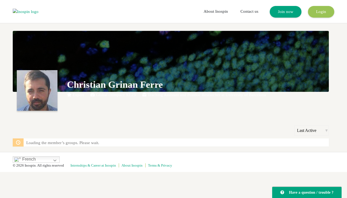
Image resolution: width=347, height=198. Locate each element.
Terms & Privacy (160, 165)
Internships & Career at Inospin (93, 165)
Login (321, 11)
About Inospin (216, 11)
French (28, 159)
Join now (285, 11)
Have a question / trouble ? (310, 192)
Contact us (249, 11)
